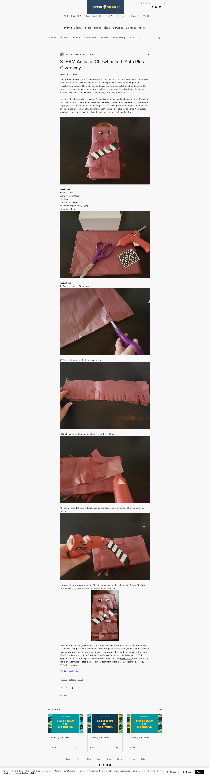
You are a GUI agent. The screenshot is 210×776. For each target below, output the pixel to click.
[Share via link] (79, 688)
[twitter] (152, 7)
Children (76, 37)
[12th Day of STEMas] (65, 723)
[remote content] (105, 671)
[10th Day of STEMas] (144, 723)
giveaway (64, 680)
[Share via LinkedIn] (73, 688)
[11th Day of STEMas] (105, 723)
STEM (64, 37)
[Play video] (105, 615)
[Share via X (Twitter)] (67, 688)
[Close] (207, 772)
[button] (159, 38)
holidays (72, 680)
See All (159, 709)
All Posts (52, 37)
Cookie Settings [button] (173, 772)
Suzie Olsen (90, 37)
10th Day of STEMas (139, 737)
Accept (199, 772)
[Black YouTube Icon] (159, 7)
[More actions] (148, 54)
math (132, 37)
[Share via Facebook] (61, 688)
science (104, 37)
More (142, 37)
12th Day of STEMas (60, 737)
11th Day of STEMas (99, 737)
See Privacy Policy (29, 773)
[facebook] (99, 765)
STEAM (80, 680)
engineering (119, 37)
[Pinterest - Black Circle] (156, 7)
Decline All (187, 772)
